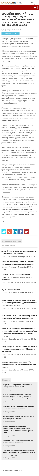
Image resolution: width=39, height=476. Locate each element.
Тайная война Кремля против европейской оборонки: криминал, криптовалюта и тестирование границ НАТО (18, 431)
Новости (6, 380)
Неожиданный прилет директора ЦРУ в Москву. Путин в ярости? (18, 418)
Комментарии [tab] (9, 245)
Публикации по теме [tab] (11, 241)
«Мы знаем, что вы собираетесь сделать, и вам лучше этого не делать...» (19, 409)
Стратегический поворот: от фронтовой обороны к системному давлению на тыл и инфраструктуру (19, 454)
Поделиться (9, 34)
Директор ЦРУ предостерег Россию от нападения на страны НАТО (17, 387)
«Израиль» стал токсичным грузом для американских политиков (18, 443)
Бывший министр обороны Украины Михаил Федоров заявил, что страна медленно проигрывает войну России (17, 398)
